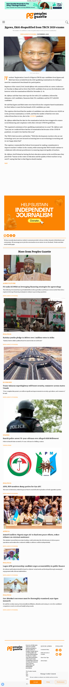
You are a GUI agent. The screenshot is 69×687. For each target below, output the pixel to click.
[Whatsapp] (11, 235)
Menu (3, 22)
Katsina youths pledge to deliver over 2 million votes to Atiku (28, 338)
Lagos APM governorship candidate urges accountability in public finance (34, 566)
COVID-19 (33, 116)
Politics (7, 334)
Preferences (60, 682)
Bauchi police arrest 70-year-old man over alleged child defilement (31, 438)
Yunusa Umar (7, 445)
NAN (6, 163)
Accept (35, 682)
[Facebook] (5, 235)
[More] (14, 235)
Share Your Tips (45, 657)
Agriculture (9, 283)
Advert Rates (44, 660)
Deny (48, 682)
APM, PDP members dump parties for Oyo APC (22, 487)
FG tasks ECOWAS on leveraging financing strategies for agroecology (32, 287)
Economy (7, 382)
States (6, 435)
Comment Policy (45, 649)
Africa (6, 531)
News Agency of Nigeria (28, 34)
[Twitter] (8, 235)
